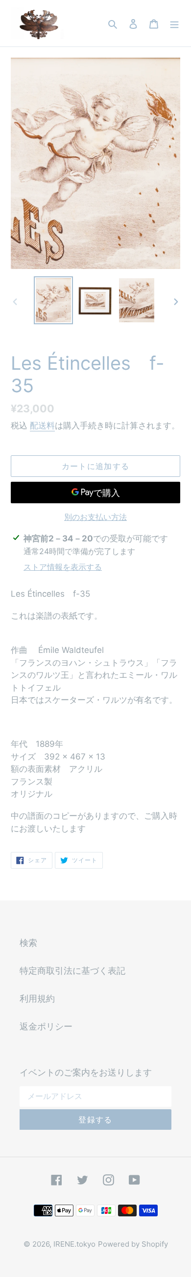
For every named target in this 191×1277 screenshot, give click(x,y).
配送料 (42, 425)
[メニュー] (174, 23)
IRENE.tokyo (74, 1244)
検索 (28, 943)
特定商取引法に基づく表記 (72, 970)
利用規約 (37, 998)
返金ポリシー (46, 1026)
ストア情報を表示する (63, 567)
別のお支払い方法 (95, 517)
